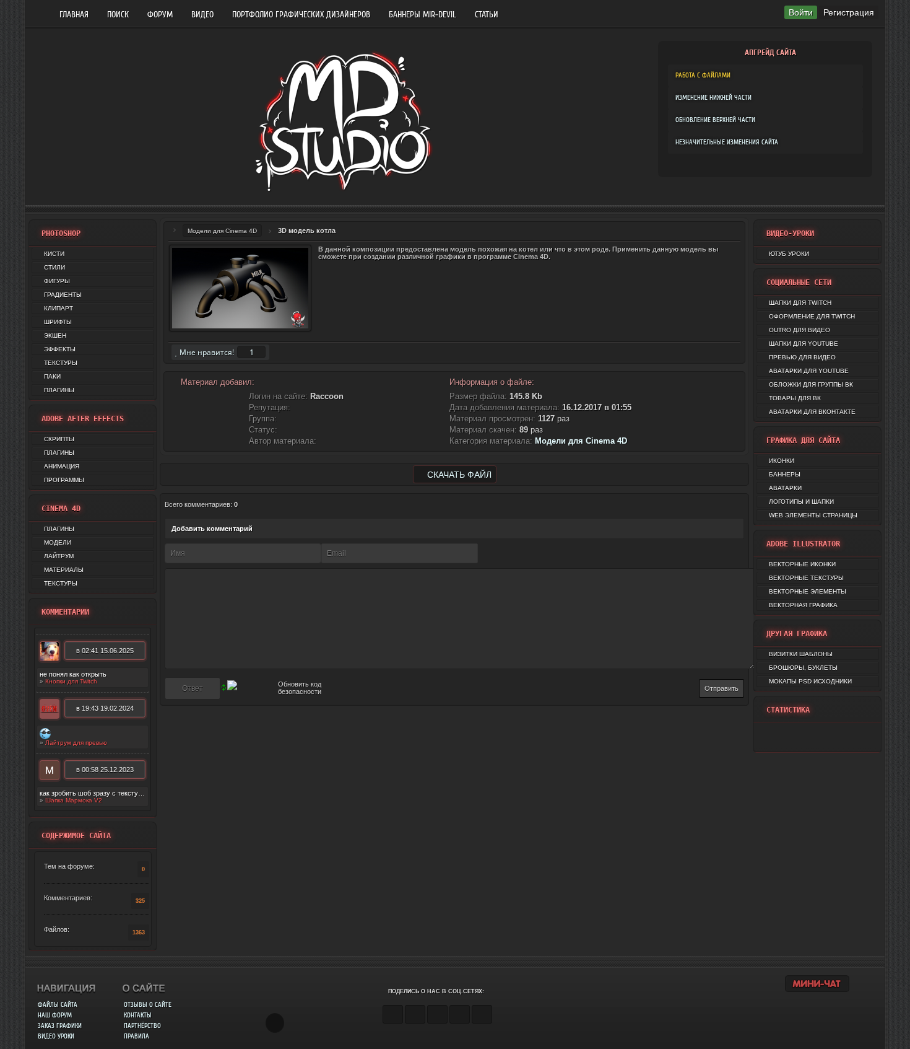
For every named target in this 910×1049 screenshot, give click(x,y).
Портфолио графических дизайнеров (301, 14)
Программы (64, 479)
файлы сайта (57, 1005)
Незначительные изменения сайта (726, 142)
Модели (57, 542)
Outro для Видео (799, 330)
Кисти (54, 253)
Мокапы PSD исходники (810, 681)
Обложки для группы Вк (811, 384)
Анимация (61, 466)
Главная (74, 14)
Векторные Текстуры (806, 577)
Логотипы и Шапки (801, 501)
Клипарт (58, 308)
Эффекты (60, 349)
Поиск (118, 14)
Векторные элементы (807, 591)
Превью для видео (802, 357)
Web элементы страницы (813, 515)
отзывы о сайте (147, 1005)
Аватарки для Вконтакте (812, 411)
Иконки (781, 460)
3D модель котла (307, 230)
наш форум (55, 1015)
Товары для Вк (795, 398)
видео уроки (56, 1036)
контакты (138, 1015)
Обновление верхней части (715, 120)
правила (136, 1036)
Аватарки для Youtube (809, 370)
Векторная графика (803, 605)
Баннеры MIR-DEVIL (422, 14)
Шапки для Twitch (800, 302)
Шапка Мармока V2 (73, 800)
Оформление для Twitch (812, 316)
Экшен (55, 335)
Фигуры (57, 281)
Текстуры (60, 362)
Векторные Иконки (802, 564)
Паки (52, 376)
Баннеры (784, 474)
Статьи (486, 14)
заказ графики (60, 1026)
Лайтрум (59, 556)
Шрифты (58, 321)
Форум (160, 14)
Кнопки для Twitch (71, 681)
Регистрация (848, 12)
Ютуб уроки (789, 253)
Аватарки (785, 488)
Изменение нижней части (713, 98)
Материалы (64, 569)
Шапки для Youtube (803, 343)
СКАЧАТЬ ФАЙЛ (458, 475)
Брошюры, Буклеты (803, 667)
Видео (202, 14)
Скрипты (59, 439)
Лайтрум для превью (76, 742)
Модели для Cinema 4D (222, 230)
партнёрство (142, 1026)
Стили (54, 267)
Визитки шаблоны (801, 654)
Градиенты (63, 294)
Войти (801, 12)
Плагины (59, 390)
